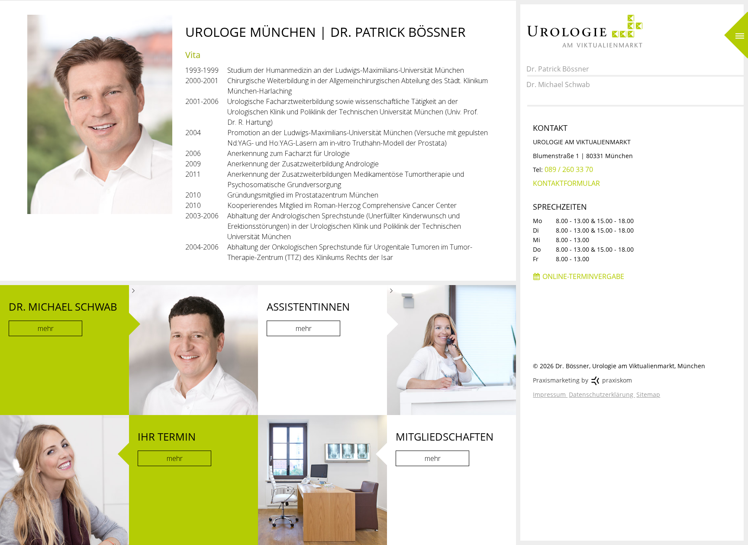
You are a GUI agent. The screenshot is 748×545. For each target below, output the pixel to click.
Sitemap (648, 394)
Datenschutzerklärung (602, 394)
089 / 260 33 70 (569, 169)
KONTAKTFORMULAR (566, 183)
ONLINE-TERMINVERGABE (583, 276)
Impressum (550, 394)
